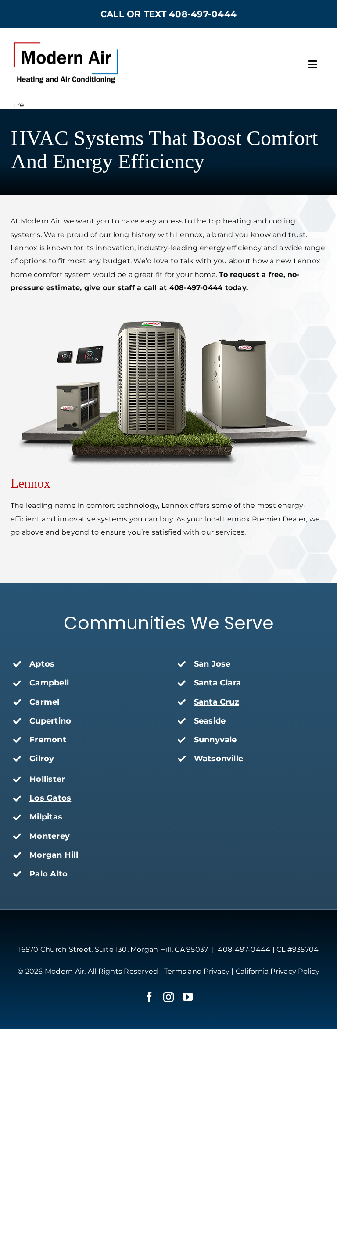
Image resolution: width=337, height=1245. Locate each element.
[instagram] (168, 997)
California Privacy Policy (277, 971)
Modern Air (64, 971)
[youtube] (188, 997)
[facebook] (149, 997)
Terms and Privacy (196, 971)
